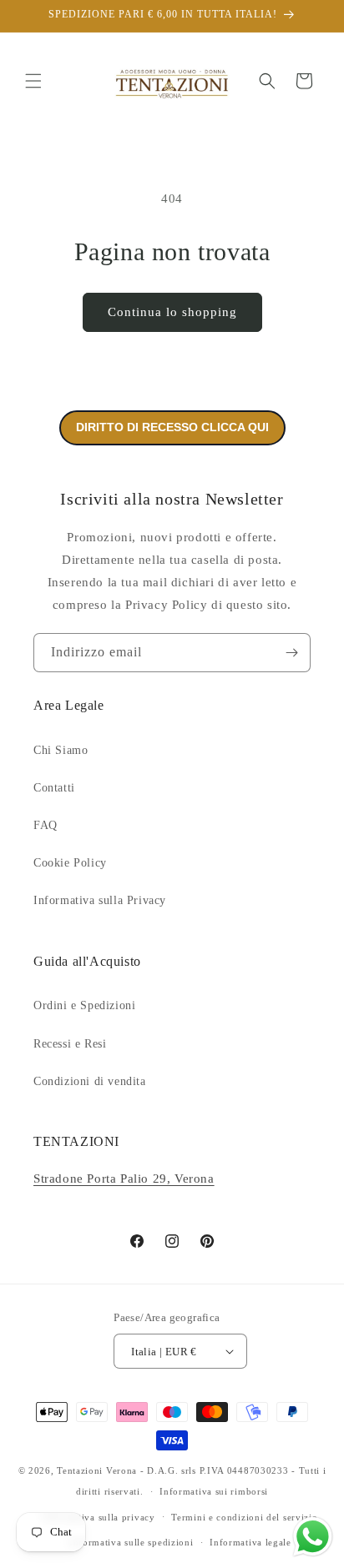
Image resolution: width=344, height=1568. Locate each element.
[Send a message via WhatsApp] (313, 1537)
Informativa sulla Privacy (99, 900)
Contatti (54, 787)
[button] (33, 81)
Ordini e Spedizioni (84, 1005)
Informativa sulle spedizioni (131, 1542)
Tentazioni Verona (97, 1470)
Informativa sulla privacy (99, 1517)
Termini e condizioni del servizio (244, 1517)
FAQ (45, 825)
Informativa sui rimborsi (213, 1491)
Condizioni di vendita (89, 1081)
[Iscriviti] (291, 652)
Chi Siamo (60, 750)
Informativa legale (250, 1542)
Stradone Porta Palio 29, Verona (124, 1178)
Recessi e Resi (69, 1044)
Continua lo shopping (172, 312)
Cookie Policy (70, 863)
